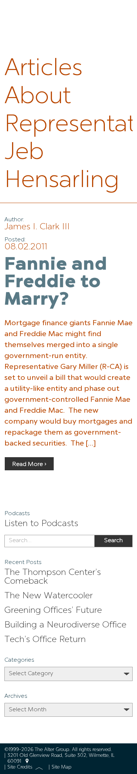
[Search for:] (49, 541)
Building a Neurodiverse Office (65, 625)
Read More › (29, 464)
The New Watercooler (48, 596)
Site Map (62, 767)
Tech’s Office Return (45, 639)
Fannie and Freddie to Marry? (55, 282)
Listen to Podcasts (41, 524)
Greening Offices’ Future (53, 610)
